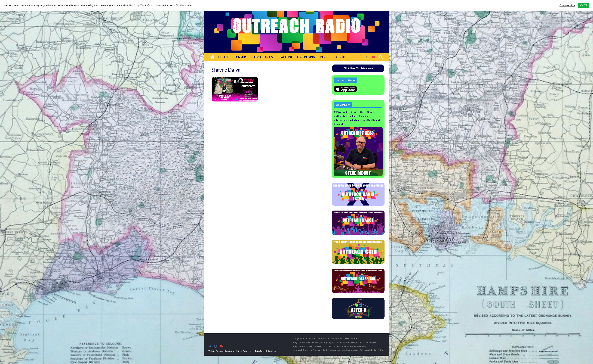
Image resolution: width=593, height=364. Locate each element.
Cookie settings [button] (567, 5)
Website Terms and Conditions (221, 351)
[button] (229, 57)
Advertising (306, 57)
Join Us (340, 57)
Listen (223, 57)
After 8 (286, 57)
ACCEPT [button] (583, 5)
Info (323, 57)
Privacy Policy (242, 351)
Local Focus (263, 57)
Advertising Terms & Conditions (263, 351)
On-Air (241, 57)
